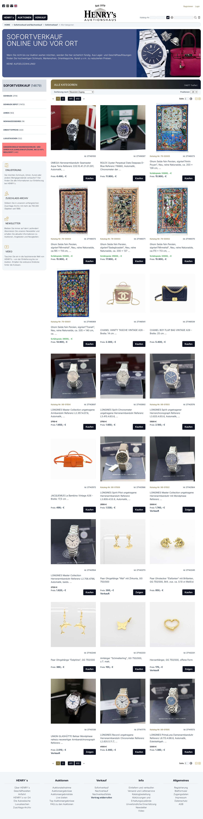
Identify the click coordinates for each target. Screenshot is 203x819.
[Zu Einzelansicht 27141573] (172, 701)
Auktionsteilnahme (61, 787)
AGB (181, 804)
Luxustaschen (22, 804)
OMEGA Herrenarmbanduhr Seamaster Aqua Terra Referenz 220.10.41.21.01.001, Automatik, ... (72, 166)
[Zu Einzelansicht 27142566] (122, 459)
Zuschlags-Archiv (22, 807)
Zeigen (189, 509)
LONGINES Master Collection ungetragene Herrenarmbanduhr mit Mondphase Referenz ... (172, 496)
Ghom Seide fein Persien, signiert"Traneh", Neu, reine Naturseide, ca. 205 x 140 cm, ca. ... (73, 330)
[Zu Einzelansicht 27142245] (172, 542)
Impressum (181, 797)
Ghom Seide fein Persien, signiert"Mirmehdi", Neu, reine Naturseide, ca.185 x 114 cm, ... (72, 247)
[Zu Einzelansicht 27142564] (172, 459)
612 (77, 99)
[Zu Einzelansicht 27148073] (172, 128)
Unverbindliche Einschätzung (141, 804)
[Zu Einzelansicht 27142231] (172, 624)
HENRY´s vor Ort (22, 797)
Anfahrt (22, 794)
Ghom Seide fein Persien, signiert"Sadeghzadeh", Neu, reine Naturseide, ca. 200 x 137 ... (118, 247)
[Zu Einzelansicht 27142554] (73, 542)
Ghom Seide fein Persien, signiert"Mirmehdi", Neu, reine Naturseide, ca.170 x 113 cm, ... (171, 247)
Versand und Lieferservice (141, 791)
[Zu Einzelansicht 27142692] (122, 376)
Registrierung (181, 787)
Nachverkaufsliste (101, 794)
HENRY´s (9, 17)
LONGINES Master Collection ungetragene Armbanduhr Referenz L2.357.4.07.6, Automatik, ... (73, 413)
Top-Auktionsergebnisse (61, 800)
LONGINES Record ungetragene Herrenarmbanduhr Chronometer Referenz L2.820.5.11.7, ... (122, 738)
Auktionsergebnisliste (62, 794)
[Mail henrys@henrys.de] (11, 6)
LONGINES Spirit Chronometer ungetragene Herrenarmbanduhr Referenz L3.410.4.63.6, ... (121, 413)
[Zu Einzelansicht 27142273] (122, 542)
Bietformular (181, 791)
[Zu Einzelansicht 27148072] (73, 210)
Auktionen (61, 780)
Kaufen (89, 178)
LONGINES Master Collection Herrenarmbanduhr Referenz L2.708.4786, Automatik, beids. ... (73, 578)
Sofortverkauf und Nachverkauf (28, 25)
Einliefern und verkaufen (141, 787)
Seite (181, 99)
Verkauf (101, 780)
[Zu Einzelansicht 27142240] (73, 624)
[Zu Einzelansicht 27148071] (122, 210)
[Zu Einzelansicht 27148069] (73, 293)
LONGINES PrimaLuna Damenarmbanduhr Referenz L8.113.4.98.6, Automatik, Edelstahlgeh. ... (171, 738)
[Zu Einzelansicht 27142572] (73, 459)
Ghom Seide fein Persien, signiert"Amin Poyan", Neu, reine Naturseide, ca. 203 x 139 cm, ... (171, 164)
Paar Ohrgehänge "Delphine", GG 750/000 (73, 659)
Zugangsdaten (181, 794)
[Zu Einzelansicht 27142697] (73, 376)
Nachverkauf (101, 791)
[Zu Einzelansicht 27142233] (122, 624)
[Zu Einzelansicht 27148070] (172, 210)
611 (70, 99)
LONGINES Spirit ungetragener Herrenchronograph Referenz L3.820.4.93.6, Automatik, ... (166, 413)
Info (141, 780)
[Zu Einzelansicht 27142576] (172, 376)
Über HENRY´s (22, 787)
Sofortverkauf (51, 25)
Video (141, 810)
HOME (7, 25)
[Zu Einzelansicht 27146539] (172, 293)
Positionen (185, 92)
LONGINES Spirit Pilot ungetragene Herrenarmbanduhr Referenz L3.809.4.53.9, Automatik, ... (118, 496)
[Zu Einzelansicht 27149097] (122, 128)
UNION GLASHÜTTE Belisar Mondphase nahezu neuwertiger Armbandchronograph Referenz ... (73, 739)
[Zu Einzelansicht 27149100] (73, 128)
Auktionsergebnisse (62, 791)
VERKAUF (40, 17)
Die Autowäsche (22, 800)
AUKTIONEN (24, 17)
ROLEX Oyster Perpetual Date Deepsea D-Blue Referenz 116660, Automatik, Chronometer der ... (122, 166)
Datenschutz (181, 800)
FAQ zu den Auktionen (61, 804)
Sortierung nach (61, 92)
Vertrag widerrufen (101, 797)
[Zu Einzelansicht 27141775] (122, 701)
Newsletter (141, 807)
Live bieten (61, 797)
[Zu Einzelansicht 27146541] (122, 293)
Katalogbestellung (141, 794)
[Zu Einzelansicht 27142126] (73, 701)
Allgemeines (181, 780)
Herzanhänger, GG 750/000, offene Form (171, 659)
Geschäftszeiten (22, 791)
